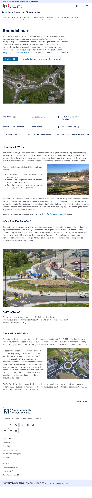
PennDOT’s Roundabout (52, 214)
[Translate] (77, 6)
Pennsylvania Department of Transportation (21, 12)
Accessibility (6, 483)
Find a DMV (7, 446)
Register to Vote (8, 442)
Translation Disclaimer (33, 483)
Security (44, 483)
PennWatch (7, 471)
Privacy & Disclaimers (18, 483)
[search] (82, 6)
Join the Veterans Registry (12, 454)
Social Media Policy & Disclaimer (58, 483)
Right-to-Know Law (10, 475)
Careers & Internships (11, 467)
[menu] (87, 6)
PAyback (6, 457)
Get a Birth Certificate (11, 450)
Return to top (82, 401)
